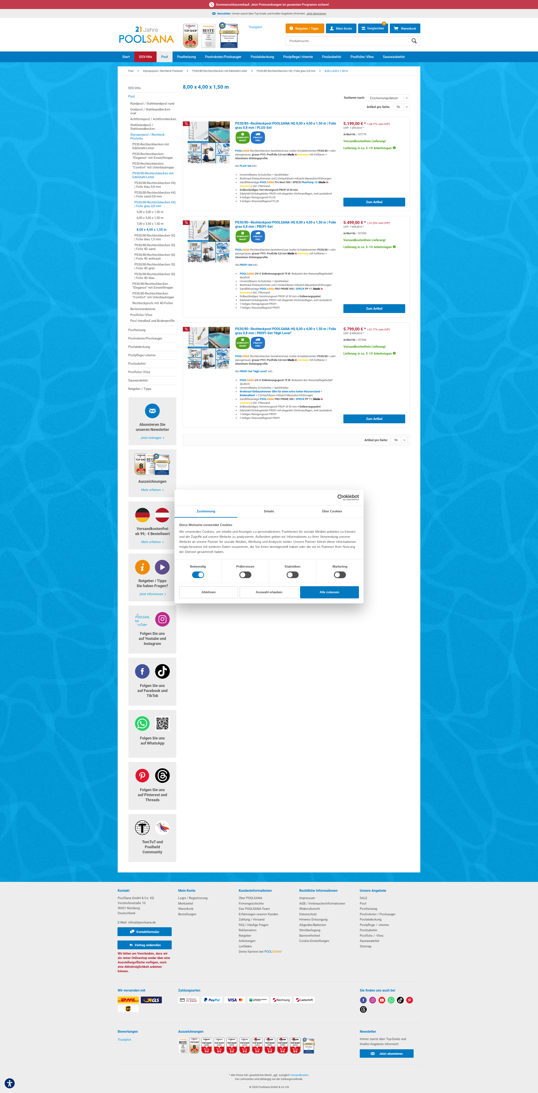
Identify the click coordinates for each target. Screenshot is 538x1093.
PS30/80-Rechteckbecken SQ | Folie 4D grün (154, 266)
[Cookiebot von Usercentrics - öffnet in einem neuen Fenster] (340, 497)
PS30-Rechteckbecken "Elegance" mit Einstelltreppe (152, 156)
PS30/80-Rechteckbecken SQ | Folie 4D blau (154, 276)
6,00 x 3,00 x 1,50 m (150, 218)
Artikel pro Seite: (378, 107)
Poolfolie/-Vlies (141, 315)
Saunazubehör (138, 380)
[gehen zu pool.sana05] (372, 1001)
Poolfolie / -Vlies (372, 936)
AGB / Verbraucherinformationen (322, 903)
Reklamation (247, 930)
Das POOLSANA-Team (254, 909)
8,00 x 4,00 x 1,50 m (151, 229)
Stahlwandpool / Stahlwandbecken (142, 127)
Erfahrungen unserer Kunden (258, 914)
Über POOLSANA (250, 898)
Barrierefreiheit (309, 936)
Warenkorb (185, 909)
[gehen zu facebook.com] (363, 1001)
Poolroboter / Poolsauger (378, 914)
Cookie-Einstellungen (314, 941)
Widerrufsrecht (309, 909)
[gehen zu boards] (409, 1001)
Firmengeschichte (251, 903)
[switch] (245, 574)
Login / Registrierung (192, 898)
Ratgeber (245, 936)
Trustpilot (124, 1040)
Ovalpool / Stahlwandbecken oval (150, 111)
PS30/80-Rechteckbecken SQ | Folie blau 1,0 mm (154, 237)
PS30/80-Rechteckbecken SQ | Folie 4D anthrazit (154, 256)
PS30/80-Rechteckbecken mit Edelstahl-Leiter (153, 175)
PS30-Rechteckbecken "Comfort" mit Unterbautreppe (153, 165)
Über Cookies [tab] (332, 511)
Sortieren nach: (354, 98)
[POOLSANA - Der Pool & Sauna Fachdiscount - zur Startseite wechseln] (146, 34)
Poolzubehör (137, 364)
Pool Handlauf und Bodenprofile (152, 321)
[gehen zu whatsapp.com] (391, 1001)
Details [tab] (269, 511)
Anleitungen (247, 941)
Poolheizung (136, 330)
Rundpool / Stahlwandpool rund (152, 103)
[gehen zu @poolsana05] (400, 1001)
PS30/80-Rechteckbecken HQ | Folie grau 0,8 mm (154, 204)
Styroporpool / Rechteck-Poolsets (147, 136)
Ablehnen (209, 592)
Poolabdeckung (139, 347)
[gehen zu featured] (381, 1001)
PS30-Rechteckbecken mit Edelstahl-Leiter (150, 146)
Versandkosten (299, 1075)
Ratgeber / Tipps (139, 389)
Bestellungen (187, 914)
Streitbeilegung (309, 930)
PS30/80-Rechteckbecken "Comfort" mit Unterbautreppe (153, 295)
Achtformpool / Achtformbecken (153, 119)
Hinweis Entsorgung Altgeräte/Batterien (313, 922)
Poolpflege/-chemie (142, 355)
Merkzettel (185, 903)
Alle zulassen (329, 592)
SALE (363, 898)
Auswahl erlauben (269, 592)
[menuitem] (353, 37)
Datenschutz (308, 914)
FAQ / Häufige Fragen (253, 925)
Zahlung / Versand (251, 919)
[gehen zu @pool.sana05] (363, 1010)
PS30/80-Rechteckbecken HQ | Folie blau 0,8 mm (154, 185)
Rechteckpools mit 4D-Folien (152, 303)
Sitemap (365, 946)
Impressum (307, 898)
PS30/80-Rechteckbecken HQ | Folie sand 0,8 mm (154, 194)
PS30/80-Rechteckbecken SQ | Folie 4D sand (154, 247)
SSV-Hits (134, 88)
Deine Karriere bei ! (260, 952)
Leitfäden (245, 946)
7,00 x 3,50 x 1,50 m (150, 224)
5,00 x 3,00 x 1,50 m (150, 212)
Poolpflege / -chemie (374, 925)
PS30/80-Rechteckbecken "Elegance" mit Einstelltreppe (152, 285)
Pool (131, 96)
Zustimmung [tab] (206, 511)
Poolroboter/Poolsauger (145, 338)
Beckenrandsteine (142, 309)
